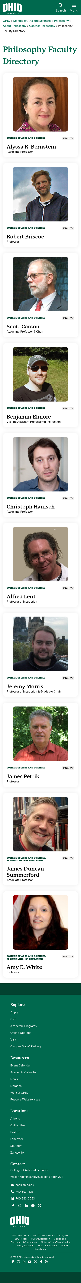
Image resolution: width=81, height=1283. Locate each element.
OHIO (6, 21)
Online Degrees (20, 1033)
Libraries (15, 1086)
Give (13, 1019)
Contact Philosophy (42, 26)
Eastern (15, 1132)
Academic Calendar (23, 1072)
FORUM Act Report (40, 1238)
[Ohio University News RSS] (46, 1261)
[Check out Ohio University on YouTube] (29, 1261)
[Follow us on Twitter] (39, 1205)
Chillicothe (17, 1125)
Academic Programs (23, 1026)
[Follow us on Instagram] (20, 1205)
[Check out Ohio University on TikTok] (41, 1261)
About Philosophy (14, 26)
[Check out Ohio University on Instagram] (18, 1261)
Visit (13, 1039)
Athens (15, 1118)
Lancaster (16, 1139)
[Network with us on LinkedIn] (26, 1205)
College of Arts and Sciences (32, 21)
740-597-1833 (25, 1191)
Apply (14, 1012)
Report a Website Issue (25, 1099)
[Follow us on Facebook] (13, 1205)
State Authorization (47, 1245)
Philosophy (61, 21)
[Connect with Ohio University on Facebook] (12, 1261)
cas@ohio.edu (25, 1185)
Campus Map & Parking (25, 1046)
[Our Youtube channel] (33, 1205)
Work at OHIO (19, 1092)
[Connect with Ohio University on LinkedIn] (24, 1261)
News (14, 1079)
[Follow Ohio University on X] (35, 1261)
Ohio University (26, 1257)
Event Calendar (20, 1065)
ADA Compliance (20, 1235)
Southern (16, 1146)
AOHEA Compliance (43, 1235)
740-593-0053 (25, 1198)
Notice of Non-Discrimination (55, 1242)
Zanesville (17, 1152)
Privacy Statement (25, 1245)
